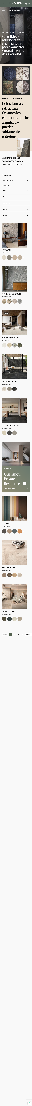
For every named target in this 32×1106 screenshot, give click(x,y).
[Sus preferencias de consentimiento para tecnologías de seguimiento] (29, 1103)
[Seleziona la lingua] (26, 4)
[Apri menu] (3, 3)
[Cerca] (29, 4)
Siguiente (28, 634)
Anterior (5, 634)
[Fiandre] (15, 3)
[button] (16, 489)
